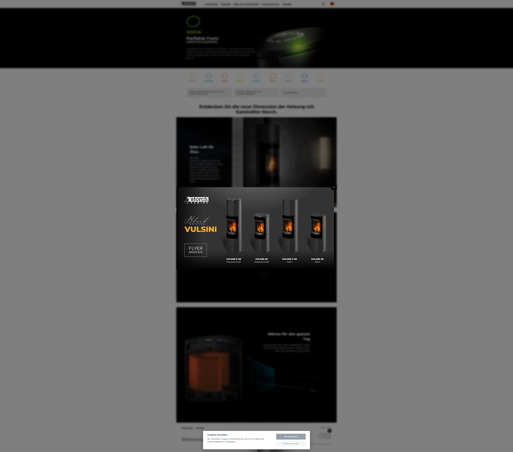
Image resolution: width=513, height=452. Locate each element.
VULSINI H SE (233, 260)
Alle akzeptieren (291, 436)
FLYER (196, 250)
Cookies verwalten (291, 443)
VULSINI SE (261, 260)
